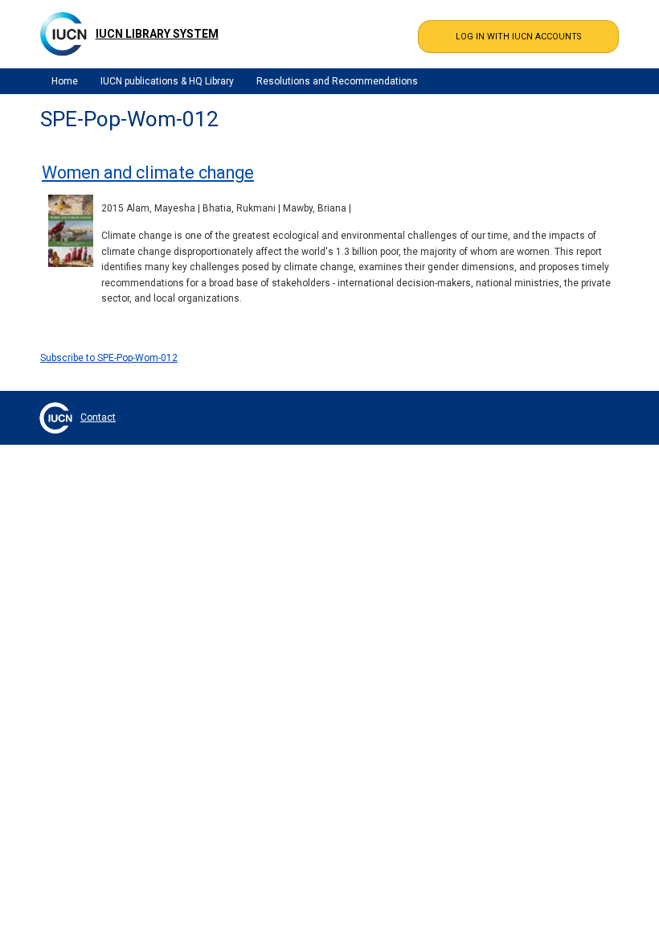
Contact (98, 417)
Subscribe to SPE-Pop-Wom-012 (109, 358)
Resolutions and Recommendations (337, 81)
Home (64, 81)
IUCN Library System (157, 33)
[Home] (63, 33)
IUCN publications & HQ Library (167, 81)
